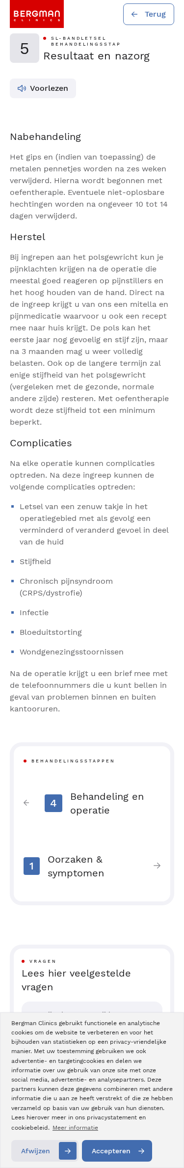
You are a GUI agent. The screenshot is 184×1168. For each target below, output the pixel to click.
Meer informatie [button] (75, 1127)
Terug (155, 14)
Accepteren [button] (111, 1151)
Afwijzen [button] (35, 1151)
